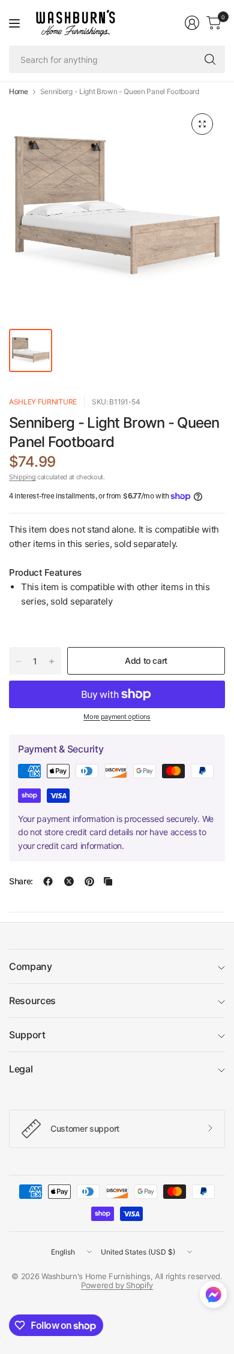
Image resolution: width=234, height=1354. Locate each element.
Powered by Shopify (117, 1285)
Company (30, 966)
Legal (20, 1069)
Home (18, 91)
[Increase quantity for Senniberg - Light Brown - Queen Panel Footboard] (52, 661)
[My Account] (192, 23)
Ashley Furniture (43, 401)
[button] (213, 1297)
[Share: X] (69, 881)
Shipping (22, 477)
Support (27, 1035)
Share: (21, 881)
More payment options (117, 716)
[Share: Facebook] (48, 881)
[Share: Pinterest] (89, 881)
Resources (32, 1001)
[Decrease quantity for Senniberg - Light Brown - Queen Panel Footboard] (19, 661)
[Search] (210, 59)
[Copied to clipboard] (108, 881)
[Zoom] (202, 124)
